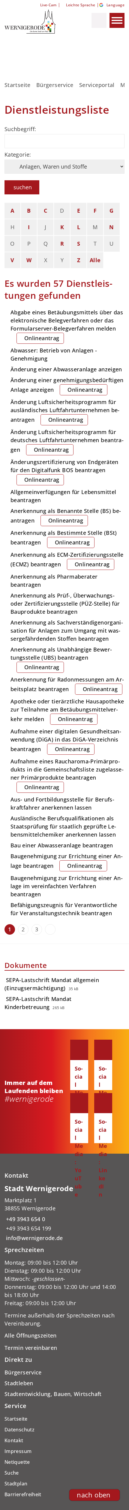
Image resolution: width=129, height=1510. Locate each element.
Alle (95, 260)
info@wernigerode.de (33, 1238)
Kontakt (13, 1440)
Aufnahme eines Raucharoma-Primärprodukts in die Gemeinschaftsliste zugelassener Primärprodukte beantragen (67, 774)
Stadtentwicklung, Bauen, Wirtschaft (53, 1394)
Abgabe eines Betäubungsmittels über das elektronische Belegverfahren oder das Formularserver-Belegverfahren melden (66, 325)
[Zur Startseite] (35, 22)
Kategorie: (17, 154)
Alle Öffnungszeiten (30, 1335)
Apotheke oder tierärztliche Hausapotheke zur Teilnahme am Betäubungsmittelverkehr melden (67, 710)
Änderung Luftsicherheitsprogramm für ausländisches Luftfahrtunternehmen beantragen (64, 410)
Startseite (17, 84)
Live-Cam (48, 5)
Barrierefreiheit (22, 1494)
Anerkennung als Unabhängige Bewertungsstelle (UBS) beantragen (61, 658)
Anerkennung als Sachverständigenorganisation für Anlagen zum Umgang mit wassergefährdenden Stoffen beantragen (66, 630)
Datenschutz (19, 1429)
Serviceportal (97, 84)
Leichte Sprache (80, 5)
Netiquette (17, 1462)
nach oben (93, 1495)
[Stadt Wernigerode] (64, 1213)
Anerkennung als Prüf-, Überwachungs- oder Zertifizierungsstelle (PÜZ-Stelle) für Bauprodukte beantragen (65, 603)
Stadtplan (15, 1483)
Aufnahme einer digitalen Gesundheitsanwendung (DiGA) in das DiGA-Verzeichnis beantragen (65, 740)
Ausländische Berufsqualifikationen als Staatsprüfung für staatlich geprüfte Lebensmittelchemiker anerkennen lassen (63, 826)
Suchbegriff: (20, 129)
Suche (11, 1473)
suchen (23, 187)
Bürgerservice (55, 84)
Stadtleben (18, 1383)
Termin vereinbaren (30, 1347)
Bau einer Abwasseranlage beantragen (61, 845)
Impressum (18, 1451)
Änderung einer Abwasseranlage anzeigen (66, 369)
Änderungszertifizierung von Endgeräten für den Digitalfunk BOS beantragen (64, 470)
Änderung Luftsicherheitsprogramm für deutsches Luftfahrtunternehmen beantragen (67, 440)
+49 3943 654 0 (24, 1219)
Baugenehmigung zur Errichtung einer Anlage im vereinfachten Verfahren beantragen (66, 886)
